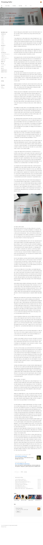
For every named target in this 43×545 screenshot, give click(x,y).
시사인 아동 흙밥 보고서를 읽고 (20, 479)
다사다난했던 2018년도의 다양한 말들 (21, 484)
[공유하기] (17, 472)
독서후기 (3, 59)
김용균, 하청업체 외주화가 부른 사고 (20, 487)
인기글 (5, 77)
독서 (26, 5)
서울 (3, 35)
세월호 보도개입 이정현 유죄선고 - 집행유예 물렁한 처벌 (23, 488)
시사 (30, 5)
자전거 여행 (7, 5)
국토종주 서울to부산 (5, 58)
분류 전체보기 (4, 32)
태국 (3, 49)
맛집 (3, 43)
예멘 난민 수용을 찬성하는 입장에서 (20, 480)
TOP (41, 526)
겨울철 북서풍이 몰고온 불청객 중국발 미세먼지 (22, 481)
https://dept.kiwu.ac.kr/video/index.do (22, 454)
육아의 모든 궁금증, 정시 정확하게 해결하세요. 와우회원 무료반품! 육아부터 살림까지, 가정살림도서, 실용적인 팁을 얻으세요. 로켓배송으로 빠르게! (28, 466)
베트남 (3, 50)
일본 (3, 48)
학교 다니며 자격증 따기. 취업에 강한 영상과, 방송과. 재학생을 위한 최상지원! (24, 458)
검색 (38, 2)
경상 (3, 40)
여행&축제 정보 (4, 70)
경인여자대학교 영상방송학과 (21, 456)
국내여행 (14, 5)
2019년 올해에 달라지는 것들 (19, 485)
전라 (3, 42)
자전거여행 (3, 52)
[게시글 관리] (18, 472)
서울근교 (3, 55)
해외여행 (20, 5)
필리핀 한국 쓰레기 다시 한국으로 (20, 483)
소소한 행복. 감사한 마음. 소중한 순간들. (22, 509)
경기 (3, 36)
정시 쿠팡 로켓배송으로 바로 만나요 (22, 463)
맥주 (2, 68)
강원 (3, 38)
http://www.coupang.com (19, 462)
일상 (2, 63)
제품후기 (3, 61)
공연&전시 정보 (4, 71)
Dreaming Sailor (6, 2)
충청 (3, 39)
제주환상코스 (4, 56)
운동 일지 (4, 64)
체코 (3, 46)
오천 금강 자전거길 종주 (5, 54)
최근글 (2, 77)
